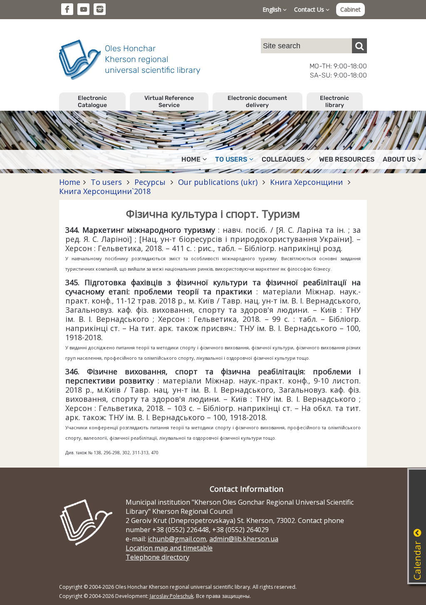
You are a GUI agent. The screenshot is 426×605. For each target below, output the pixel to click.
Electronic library (334, 102)
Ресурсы (150, 182)
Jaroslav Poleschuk (171, 596)
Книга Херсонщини (306, 182)
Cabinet (350, 9)
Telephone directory (157, 557)
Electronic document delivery (257, 102)
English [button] (273, 9)
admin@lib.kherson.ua (243, 538)
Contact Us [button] (310, 9)
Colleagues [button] (283, 159)
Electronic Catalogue (92, 102)
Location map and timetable (169, 548)
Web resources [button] (346, 159)
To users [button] (231, 159)
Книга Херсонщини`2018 (105, 191)
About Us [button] (399, 159)
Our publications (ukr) (218, 182)
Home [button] (191, 159)
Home (69, 182)
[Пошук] (359, 45)
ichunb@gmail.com (177, 538)
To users (106, 182)
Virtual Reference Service (169, 102)
